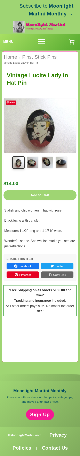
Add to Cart (40, 195)
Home (10, 57)
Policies (22, 448)
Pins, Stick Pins (39, 57)
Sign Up (40, 414)
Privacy (58, 435)
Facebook (25, 266)
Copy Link (59, 274)
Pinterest (25, 274)
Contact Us (55, 448)
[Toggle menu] (42, 41)
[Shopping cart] (71, 42)
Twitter (59, 266)
